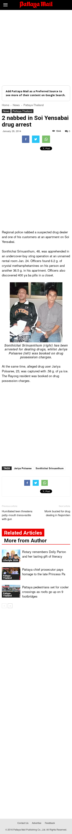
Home (5, 105)
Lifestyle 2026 (10, 560)
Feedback (50, 822)
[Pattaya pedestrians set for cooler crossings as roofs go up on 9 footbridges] (11, 591)
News (6, 111)
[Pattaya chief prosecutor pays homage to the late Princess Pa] (11, 573)
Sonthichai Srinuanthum (50, 468)
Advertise (36, 822)
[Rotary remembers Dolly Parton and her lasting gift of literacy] (11, 555)
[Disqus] (36, 664)
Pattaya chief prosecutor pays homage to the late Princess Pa (43, 571)
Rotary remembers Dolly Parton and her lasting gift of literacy (44, 554)
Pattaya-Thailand (22, 111)
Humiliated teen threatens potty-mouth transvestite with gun (17, 515)
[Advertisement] (36, 48)
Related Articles (23, 533)
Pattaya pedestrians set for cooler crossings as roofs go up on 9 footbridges (45, 591)
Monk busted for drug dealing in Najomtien (57, 513)
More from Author (25, 541)
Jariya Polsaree (23, 468)
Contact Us (22, 822)
